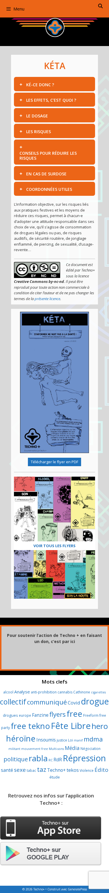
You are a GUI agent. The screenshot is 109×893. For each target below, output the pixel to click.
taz (41, 769)
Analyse (22, 692)
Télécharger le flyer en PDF (54, 461)
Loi (70, 740)
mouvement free (34, 749)
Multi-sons (56, 749)
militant (14, 749)
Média (72, 747)
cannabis (65, 692)
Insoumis (46, 740)
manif (78, 740)
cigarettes (98, 692)
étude (54, 777)
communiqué (47, 702)
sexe (20, 770)
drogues (10, 715)
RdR (57, 759)
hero (100, 726)
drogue (95, 701)
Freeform (91, 715)
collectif (13, 702)
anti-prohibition (44, 692)
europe (25, 715)
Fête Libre (71, 726)
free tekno (30, 726)
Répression (84, 758)
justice (62, 740)
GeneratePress (77, 889)
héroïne (20, 738)
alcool (8, 692)
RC (51, 760)
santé (7, 770)
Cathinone (81, 692)
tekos (73, 770)
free (74, 713)
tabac (31, 770)
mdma (93, 739)
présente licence (47, 298)
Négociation (91, 748)
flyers (57, 714)
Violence (87, 770)
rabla (38, 758)
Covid (74, 703)
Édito (101, 770)
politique (15, 759)
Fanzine (40, 715)
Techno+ (56, 770)
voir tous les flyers (54, 545)
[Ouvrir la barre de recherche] (100, 6)
